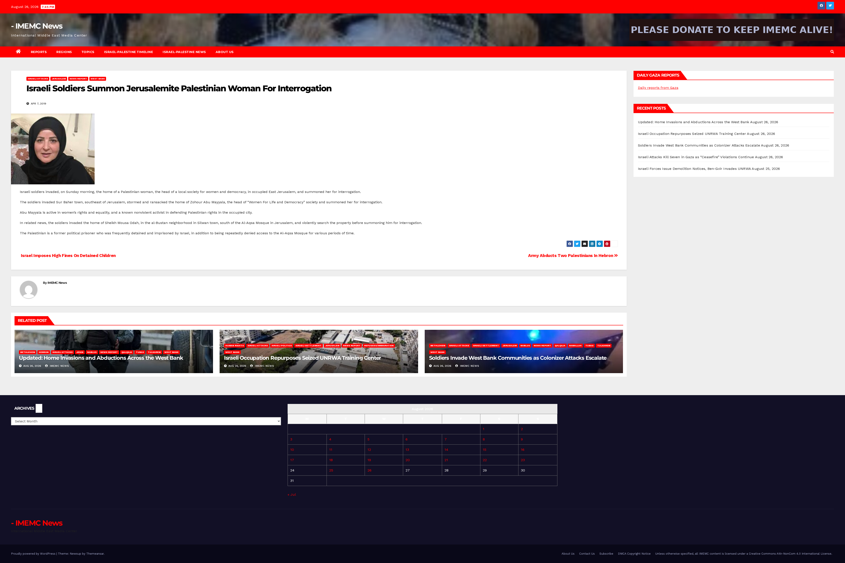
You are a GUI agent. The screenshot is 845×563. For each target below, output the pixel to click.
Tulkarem (154, 352)
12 (369, 449)
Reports (39, 52)
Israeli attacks (38, 78)
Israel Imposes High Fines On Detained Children (68, 255)
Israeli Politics (282, 345)
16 (522, 449)
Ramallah (575, 345)
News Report (78, 78)
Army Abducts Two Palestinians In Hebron (571, 255)
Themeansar (95, 553)
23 (523, 460)
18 (331, 460)
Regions (64, 52)
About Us (225, 52)
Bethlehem (27, 352)
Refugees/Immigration (379, 345)
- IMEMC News (36, 26)
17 (292, 460)
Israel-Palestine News (184, 52)
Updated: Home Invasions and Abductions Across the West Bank (101, 358)
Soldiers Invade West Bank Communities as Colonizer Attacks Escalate (518, 358)
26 (369, 470)
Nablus (92, 352)
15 (484, 449)
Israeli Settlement (308, 345)
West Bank (98, 78)
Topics (88, 52)
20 (408, 460)
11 (330, 449)
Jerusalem (59, 78)
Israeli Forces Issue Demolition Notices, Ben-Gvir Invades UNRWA (694, 169)
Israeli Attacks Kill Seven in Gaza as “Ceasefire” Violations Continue (696, 157)
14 (446, 449)
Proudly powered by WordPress (33, 553)
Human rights (234, 345)
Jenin (79, 352)
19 (369, 460)
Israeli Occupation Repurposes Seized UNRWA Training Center (302, 358)
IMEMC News (57, 283)
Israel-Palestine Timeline (128, 52)
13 (407, 449)
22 (485, 460)
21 (446, 460)
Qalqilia (126, 352)
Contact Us (587, 553)
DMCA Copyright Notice (634, 553)
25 (331, 470)
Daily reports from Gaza (658, 88)
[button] (832, 52)
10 (292, 449)
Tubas (140, 352)
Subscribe (606, 553)
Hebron (44, 352)
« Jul (292, 494)
